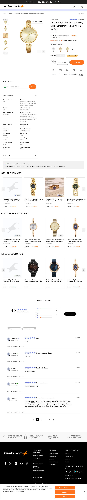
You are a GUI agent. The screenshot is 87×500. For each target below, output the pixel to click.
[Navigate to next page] (53, 419)
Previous (6, 20)
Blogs (66, 462)
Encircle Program (38, 463)
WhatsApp (78, 478)
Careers (67, 459)
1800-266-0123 (37, 481)
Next (6, 53)
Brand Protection (53, 453)
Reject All (64, 492)
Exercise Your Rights (38, 470)
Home (4, 13)
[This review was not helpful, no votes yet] (22, 346)
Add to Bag (62, 62)
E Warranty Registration (36, 467)
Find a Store (36, 461)
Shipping (51, 459)
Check (33, 87)
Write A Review (70, 314)
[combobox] (14, 328)
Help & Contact (69, 456)
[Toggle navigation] (5, 6)
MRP (60, 35)
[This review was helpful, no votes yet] (19, 346)
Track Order (36, 458)
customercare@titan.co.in (40, 483)
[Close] (84, 492)
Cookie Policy (52, 464)
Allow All (65, 496)
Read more (65, 406)
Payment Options (38, 455)
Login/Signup (53, 40)
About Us (67, 453)
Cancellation (52, 456)
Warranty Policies (53, 462)
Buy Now (77, 62)
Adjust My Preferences (65, 487)
